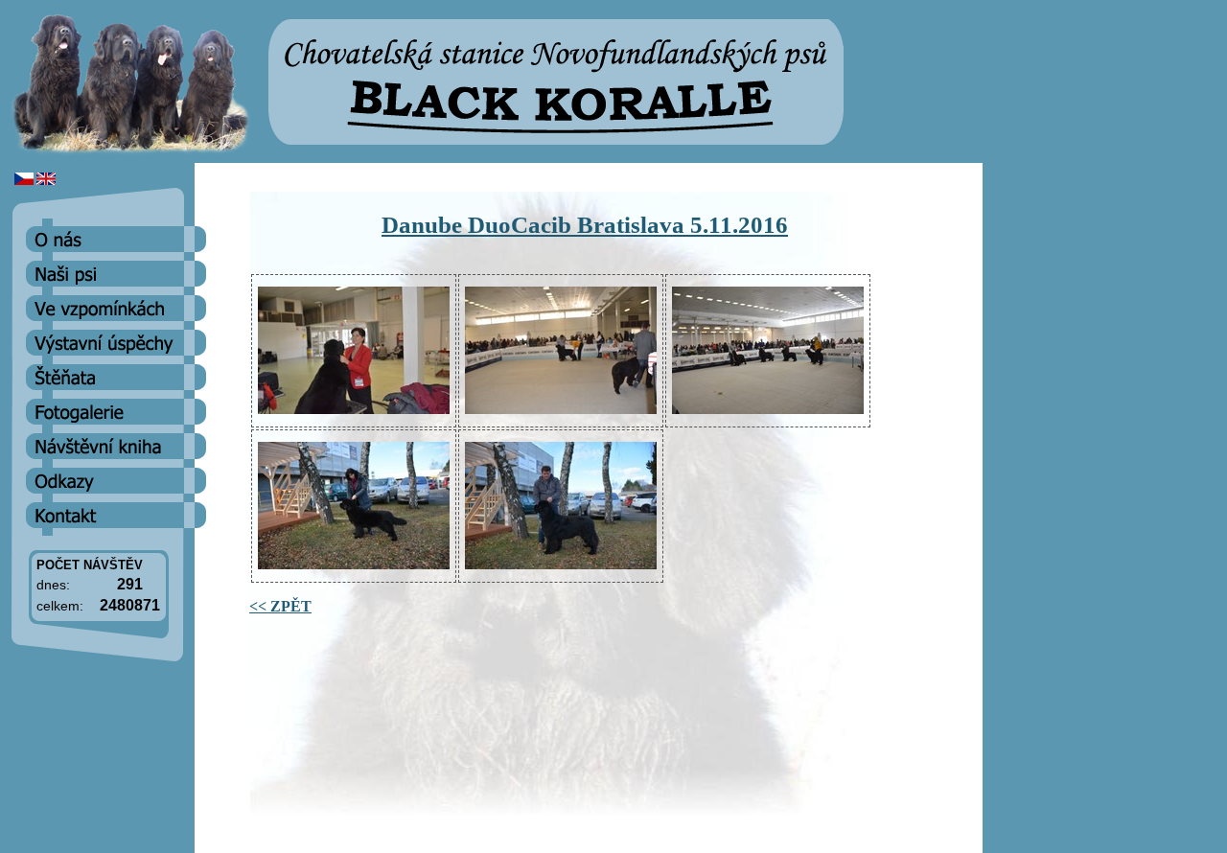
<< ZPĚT (280, 606)
